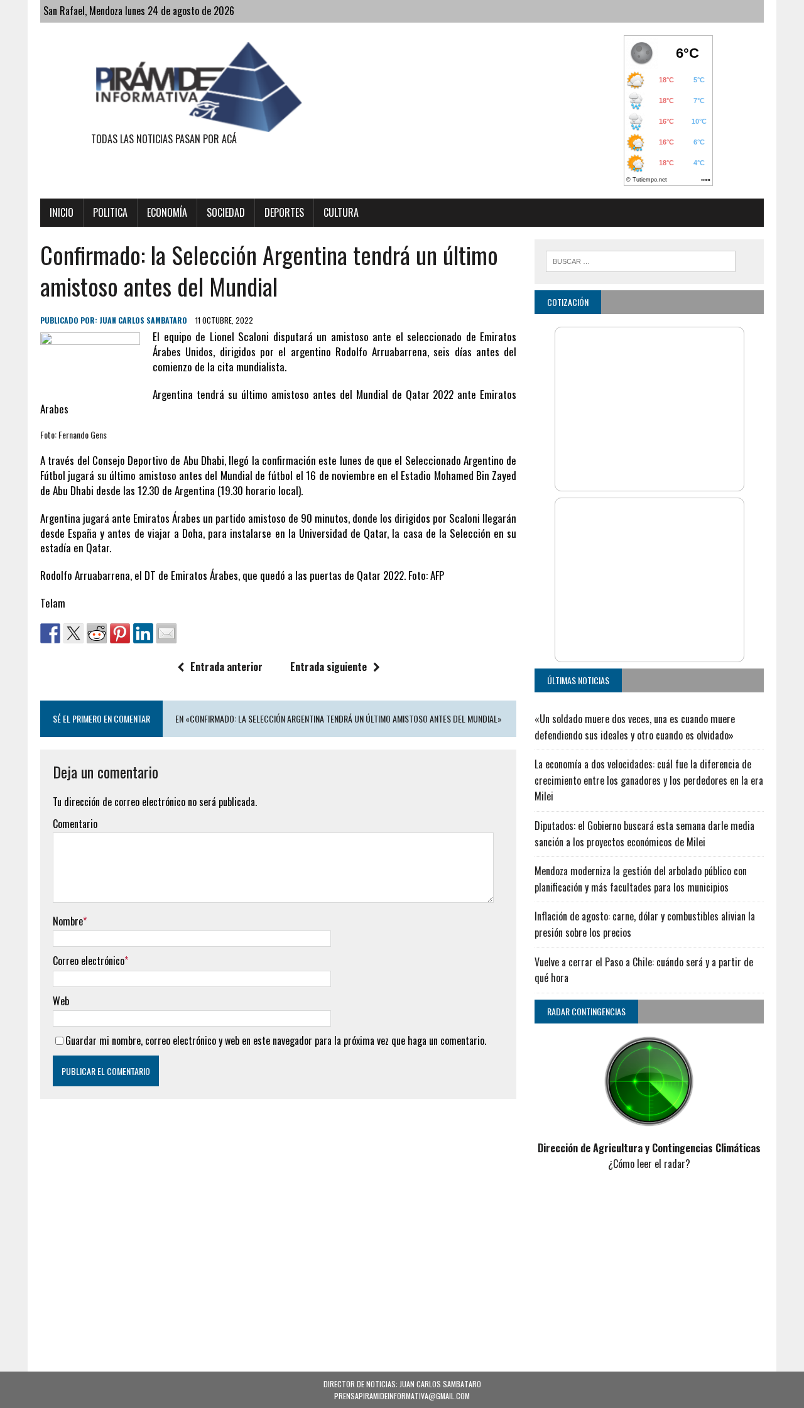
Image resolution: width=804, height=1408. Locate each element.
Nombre (68, 921)
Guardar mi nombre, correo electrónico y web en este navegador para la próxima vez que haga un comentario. (275, 1040)
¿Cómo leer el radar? (649, 1163)
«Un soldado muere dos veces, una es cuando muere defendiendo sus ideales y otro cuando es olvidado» (635, 727)
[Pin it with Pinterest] (120, 633)
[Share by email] (166, 633)
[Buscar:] (641, 259)
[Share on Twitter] (73, 633)
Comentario (75, 823)
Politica (110, 212)
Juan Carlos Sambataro (143, 320)
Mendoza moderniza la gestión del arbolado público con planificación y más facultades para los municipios (641, 879)
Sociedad (226, 212)
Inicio (61, 212)
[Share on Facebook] (50, 633)
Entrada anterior (226, 666)
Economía (167, 212)
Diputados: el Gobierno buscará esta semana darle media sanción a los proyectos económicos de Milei (644, 833)
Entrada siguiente (328, 666)
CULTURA (341, 212)
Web (61, 1000)
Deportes (284, 212)
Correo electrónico (88, 960)
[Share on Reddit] (97, 633)
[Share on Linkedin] (143, 633)
